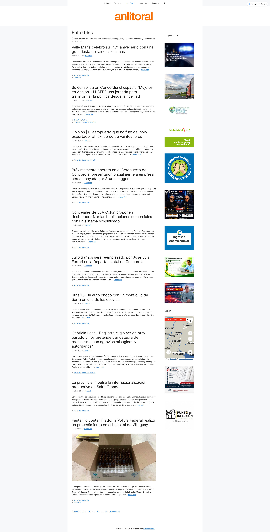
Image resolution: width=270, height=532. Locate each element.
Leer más (145, 70)
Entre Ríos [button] (129, 3)
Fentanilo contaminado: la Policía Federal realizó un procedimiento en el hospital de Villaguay (113, 422)
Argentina (77, 502)
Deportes (155, 3)
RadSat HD (173, 359)
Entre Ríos (86, 75)
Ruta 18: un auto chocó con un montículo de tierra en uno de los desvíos (110, 297)
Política (107, 3)
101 (89, 511)
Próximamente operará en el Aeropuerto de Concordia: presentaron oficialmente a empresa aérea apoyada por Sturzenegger (113, 174)
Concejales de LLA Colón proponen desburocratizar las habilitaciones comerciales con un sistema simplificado (112, 216)
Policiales (117, 3)
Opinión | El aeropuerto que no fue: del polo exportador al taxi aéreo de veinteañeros (109, 134)
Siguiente (115, 511)
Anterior (76, 511)
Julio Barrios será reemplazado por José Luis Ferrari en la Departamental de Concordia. (110, 259)
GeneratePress (149, 529)
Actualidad (78, 75)
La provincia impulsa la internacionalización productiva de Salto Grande (109, 384)
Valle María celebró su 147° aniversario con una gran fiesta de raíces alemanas (112, 49)
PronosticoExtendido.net (186, 359)
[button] (190, 333)
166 (107, 511)
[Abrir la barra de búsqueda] (164, 3)
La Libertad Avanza (89, 122)
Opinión (93, 160)
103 (99, 511)
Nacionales (144, 3)
